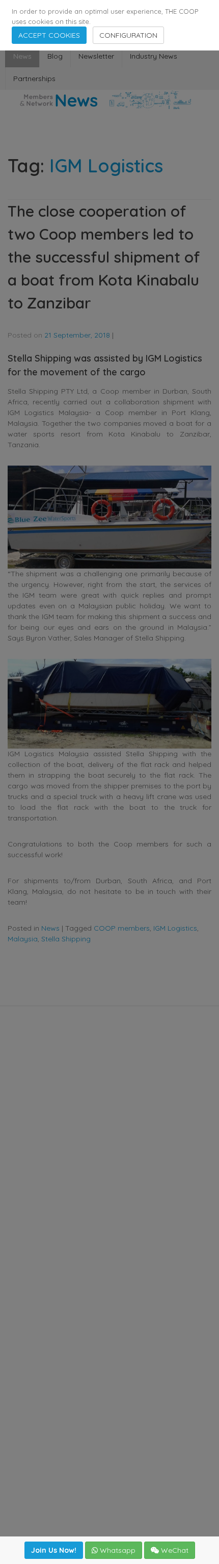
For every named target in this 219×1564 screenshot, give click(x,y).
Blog (55, 56)
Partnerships (34, 78)
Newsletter (96, 56)
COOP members (122, 928)
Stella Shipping (66, 938)
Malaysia (23, 938)
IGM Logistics (175, 928)
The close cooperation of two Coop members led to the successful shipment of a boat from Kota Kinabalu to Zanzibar (104, 257)
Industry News (153, 56)
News (22, 56)
